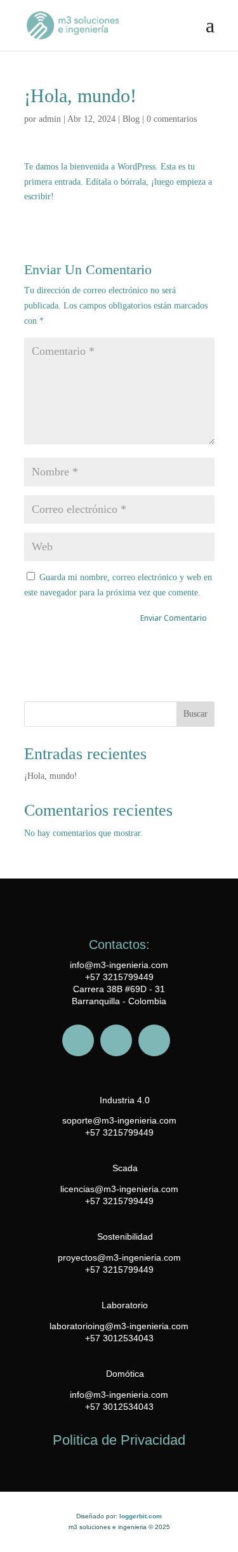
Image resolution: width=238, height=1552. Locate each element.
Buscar (195, 714)
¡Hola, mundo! (50, 776)
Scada (125, 1168)
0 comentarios (172, 119)
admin (50, 119)
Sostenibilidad (125, 1236)
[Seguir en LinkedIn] (154, 1040)
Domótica (125, 1374)
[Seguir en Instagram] (116, 1040)
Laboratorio (125, 1305)
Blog (131, 119)
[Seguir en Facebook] (78, 1040)
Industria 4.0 (125, 1100)
